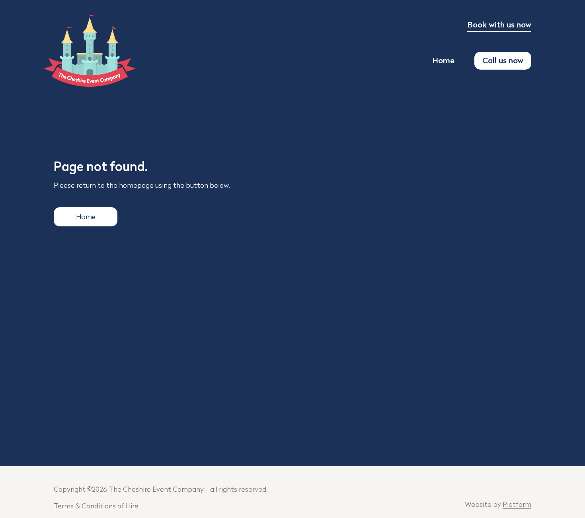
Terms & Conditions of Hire (96, 506)
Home (443, 61)
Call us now (502, 61)
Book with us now (499, 25)
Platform (517, 505)
